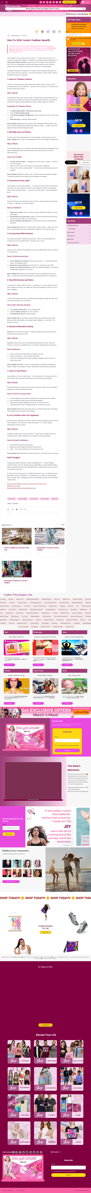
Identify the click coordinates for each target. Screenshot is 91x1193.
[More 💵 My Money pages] (89, 235)
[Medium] (37, 1152)
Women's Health (77, 599)
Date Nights (45, 623)
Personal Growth (64, 602)
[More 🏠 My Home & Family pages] (89, 242)
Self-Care (57, 599)
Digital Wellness (35, 616)
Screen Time (69, 626)
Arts (77, 606)
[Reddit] (34, 1152)
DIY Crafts (27, 606)
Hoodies (49, 957)
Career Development (32, 613)
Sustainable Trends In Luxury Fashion (48, 549)
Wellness (62, 606)
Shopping (15, 503)
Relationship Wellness (32, 599)
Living (70, 957)
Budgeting (74, 609)
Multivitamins (15, 616)
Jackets (54, 957)
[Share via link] (21, 509)
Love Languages (23, 626)
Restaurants (60, 620)
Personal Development (61, 616)
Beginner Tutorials (72, 620)
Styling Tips (54, 498)
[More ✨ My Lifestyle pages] (89, 228)
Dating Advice (46, 613)
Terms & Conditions (7, 1190)
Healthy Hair (9, 613)
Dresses (36, 957)
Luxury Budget (44, 498)
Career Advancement (39, 606)
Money (9, 503)
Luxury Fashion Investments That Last (16, 549)
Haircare (55, 613)
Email (57, 737)
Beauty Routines (49, 620)
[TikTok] (13, 1152)
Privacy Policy (21, 1190)
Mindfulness (83, 609)
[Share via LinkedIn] (17, 509)
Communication (22, 602)
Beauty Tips (20, 599)
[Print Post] (25, 509)
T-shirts (46, 958)
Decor (33, 957)
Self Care (11, 623)
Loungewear (76, 957)
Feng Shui (54, 623)
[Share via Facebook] (8, 509)
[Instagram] (16, 1152)
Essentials (42, 957)
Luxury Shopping (22, 498)
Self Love (83, 620)
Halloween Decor (22, 623)
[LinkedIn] (30, 1152)
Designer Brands (50, 609)
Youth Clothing (53, 958)
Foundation (34, 626)
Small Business (47, 616)
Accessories (5, 957)
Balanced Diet (23, 609)
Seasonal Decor (63, 609)
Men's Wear (82, 957)
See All (63, 524)
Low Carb (24, 616)
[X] (20, 1152)
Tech (43, 958)
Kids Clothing (65, 957)
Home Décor (12, 609)
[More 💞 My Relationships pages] (89, 225)
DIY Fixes (12, 602)
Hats (46, 957)
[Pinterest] (41, 1152)
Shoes (87, 957)
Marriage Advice (16, 606)
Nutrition (11, 599)
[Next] (81, 130)
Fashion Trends (45, 626)
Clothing (28, 957)
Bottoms (24, 957)
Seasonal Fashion (66, 623)
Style (6, 632)
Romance (38, 620)
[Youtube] (27, 1152)
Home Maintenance (35, 602)
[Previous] (76, 130)
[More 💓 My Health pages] (89, 232)
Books (20, 957)
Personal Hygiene (15, 620)
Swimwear (38, 958)
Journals (59, 957)
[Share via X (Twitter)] (12, 509)
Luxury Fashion (34, 498)
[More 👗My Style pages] (89, 239)
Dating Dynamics (58, 626)
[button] (78, 43)
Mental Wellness (46, 599)
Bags (16, 957)
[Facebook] (23, 1152)
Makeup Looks (65, 613)
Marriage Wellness (77, 602)
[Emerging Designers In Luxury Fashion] (17, 569)
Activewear (11, 957)
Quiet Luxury (12, 498)
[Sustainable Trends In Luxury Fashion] (49, 536)
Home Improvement (50, 602)
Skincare (70, 606)
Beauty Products (28, 620)
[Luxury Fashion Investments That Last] (17, 536)
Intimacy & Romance (77, 616)
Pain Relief (77, 623)
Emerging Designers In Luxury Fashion (16, 581)
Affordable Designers (36, 609)
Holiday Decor (53, 606)
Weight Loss (66, 599)
